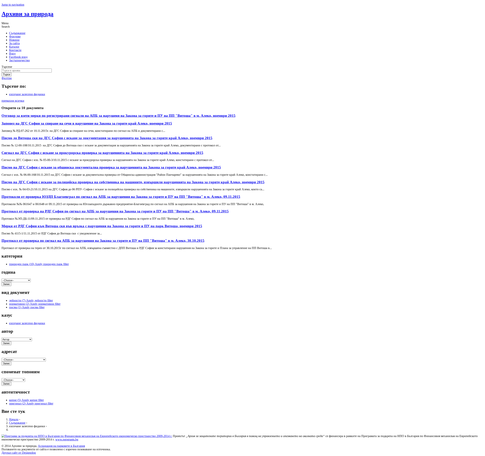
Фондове (15, 36)
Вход (12, 53)
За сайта (14, 43)
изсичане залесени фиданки (27, 94)
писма (27, 307)
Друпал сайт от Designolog (19, 452)
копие (26, 400)
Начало (13, 419)
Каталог (14, 46)
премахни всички (13, 100)
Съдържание (17, 33)
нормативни (34, 303)
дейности (31, 300)
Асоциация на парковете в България (61, 445)
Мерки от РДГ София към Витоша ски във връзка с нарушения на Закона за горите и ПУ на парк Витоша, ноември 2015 (102, 226)
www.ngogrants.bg (66, 439)
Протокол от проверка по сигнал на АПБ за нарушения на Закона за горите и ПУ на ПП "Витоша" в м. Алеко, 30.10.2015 (103, 241)
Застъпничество (19, 60)
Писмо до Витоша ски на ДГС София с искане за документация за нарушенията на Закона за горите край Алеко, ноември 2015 (107, 138)
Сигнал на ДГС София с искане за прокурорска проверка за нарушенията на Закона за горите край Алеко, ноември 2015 (102, 153)
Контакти (15, 50)
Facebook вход (18, 57)
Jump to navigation (13, 4)
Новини (14, 39)
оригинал (31, 403)
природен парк (39, 264)
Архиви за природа (27, 13)
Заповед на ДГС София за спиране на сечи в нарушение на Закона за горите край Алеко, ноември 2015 (87, 123)
